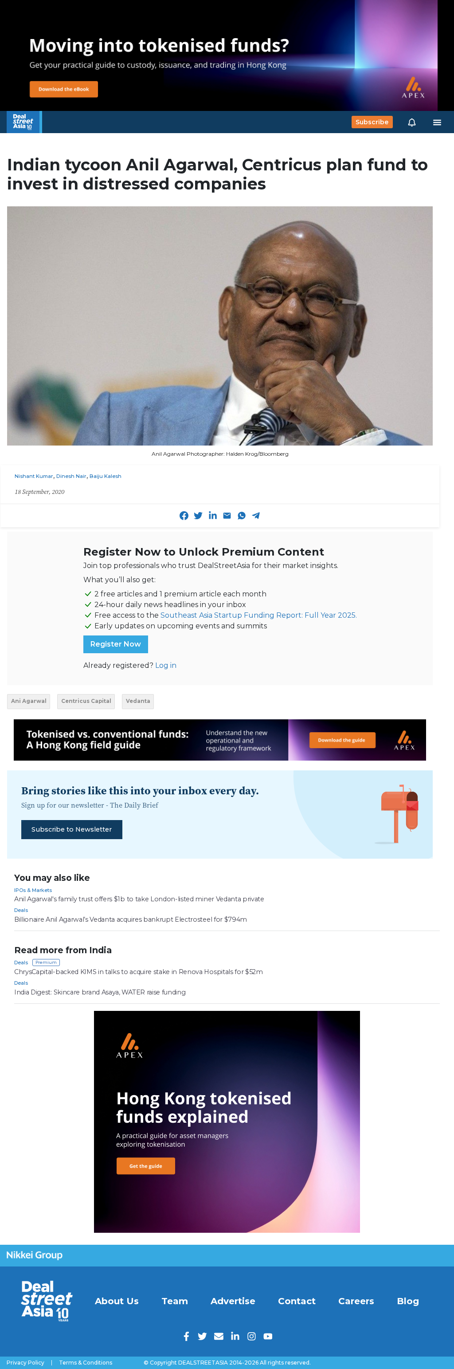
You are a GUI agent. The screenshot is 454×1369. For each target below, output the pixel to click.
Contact (297, 1301)
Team (174, 1301)
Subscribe (372, 122)
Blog (408, 1301)
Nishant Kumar (34, 476)
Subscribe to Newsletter (71, 829)
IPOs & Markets (33, 890)
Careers (356, 1301)
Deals (21, 910)
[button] (412, 122)
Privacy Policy (25, 1362)
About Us (117, 1301)
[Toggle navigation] (437, 122)
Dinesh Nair (71, 476)
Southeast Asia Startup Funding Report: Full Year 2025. (258, 615)
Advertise (233, 1301)
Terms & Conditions (85, 1362)
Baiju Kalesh (105, 476)
